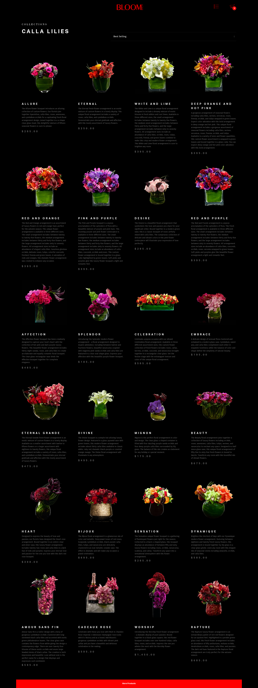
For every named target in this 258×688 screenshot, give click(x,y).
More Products (129, 684)
